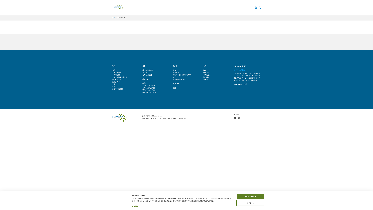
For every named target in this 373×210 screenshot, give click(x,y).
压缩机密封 (117, 73)
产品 (113, 66)
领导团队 (206, 75)
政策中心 (154, 119)
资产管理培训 (147, 75)
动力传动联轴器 (117, 89)
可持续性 (176, 84)
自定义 (249, 203)
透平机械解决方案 (148, 90)
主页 (113, 18)
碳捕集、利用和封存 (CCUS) (182, 75)
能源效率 (176, 73)
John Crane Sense (148, 85)
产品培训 (145, 73)
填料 (113, 87)
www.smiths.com (240, 84)
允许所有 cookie (250, 197)
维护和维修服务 (147, 70)
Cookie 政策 (172, 119)
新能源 (175, 66)
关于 (204, 66)
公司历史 (206, 73)
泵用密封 (117, 75)
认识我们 (206, 77)
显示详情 (135, 206)
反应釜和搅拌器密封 (121, 77)
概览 (144, 83)
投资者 (205, 79)
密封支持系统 (116, 79)
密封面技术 (116, 82)
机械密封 (115, 70)
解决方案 (145, 79)
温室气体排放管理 (179, 79)
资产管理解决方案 (148, 88)
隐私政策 (163, 119)
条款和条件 (183, 119)
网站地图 (145, 119)
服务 (144, 66)
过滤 (113, 84)
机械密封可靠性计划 (149, 92)
